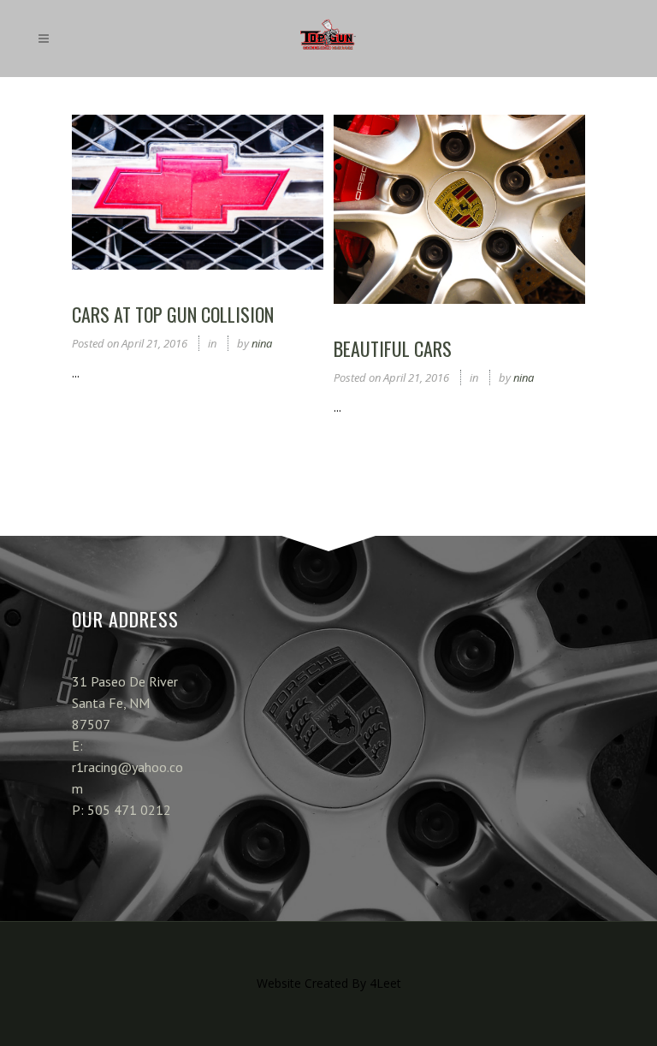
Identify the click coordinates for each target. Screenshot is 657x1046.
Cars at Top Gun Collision (173, 314)
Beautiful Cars (393, 348)
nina (262, 343)
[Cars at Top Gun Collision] (197, 192)
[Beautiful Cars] (459, 209)
